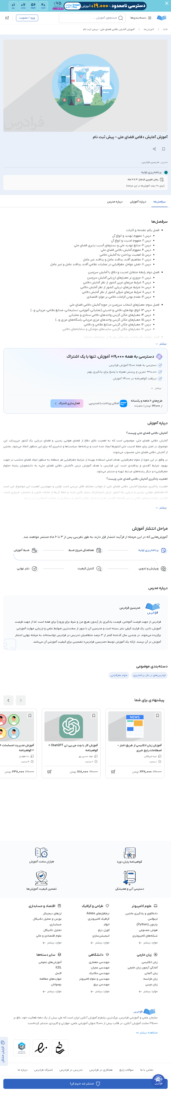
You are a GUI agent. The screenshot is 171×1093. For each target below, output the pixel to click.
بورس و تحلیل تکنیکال (47, 919)
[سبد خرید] (7, 18)
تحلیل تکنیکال (52, 930)
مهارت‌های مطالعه (50, 979)
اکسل (58, 973)
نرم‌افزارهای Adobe (98, 914)
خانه (165, 29)
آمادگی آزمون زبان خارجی (143, 968)
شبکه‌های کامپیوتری (145, 936)
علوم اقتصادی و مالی (49, 936)
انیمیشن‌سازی (100, 936)
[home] (161, 17)
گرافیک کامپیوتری (98, 919)
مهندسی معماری (99, 962)
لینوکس (153, 919)
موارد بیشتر (150, 943)
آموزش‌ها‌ (149, 29)
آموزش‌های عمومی (50, 962)
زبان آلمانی (151, 973)
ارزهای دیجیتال (52, 914)
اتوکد (106, 925)
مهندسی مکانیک (99, 973)
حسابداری (56, 925)
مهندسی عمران (100, 968)
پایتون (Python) (147, 925)
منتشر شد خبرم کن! (82, 1084)
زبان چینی (151, 985)
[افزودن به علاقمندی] (157, 715)
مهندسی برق (101, 985)
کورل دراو (103, 930)
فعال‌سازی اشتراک (69, 403)
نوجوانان (56, 985)
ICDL (59, 968)
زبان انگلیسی (150, 962)
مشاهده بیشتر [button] (149, 1033)
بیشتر (158, 388)
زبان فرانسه (150, 979)
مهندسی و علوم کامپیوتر (94, 979)
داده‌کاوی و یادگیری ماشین (141, 914)
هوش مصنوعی (148, 930)
